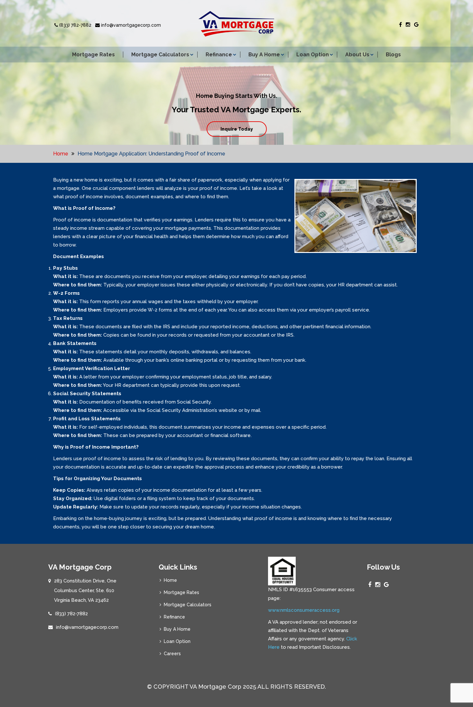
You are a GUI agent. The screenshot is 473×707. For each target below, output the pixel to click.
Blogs (393, 54)
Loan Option (312, 54)
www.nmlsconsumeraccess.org (303, 610)
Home (60, 154)
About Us (357, 54)
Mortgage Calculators (160, 54)
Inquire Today (236, 129)
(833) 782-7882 (74, 25)
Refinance (219, 54)
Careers (172, 653)
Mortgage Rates (93, 54)
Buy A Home (264, 54)
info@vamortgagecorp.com (130, 25)
